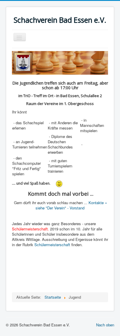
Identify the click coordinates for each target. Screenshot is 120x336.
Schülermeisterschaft (52, 244)
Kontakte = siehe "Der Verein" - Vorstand (71, 205)
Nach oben (105, 325)
